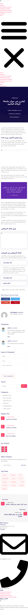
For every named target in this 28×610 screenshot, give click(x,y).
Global (13, 478)
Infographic (13, 481)
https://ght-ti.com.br (17, 314)
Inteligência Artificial (5, 8)
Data (17, 289)
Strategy (4, 488)
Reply (8, 336)
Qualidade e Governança (6, 12)
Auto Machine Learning (5, 7)
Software (13, 485)
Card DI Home (6, 398)
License (22, 481)
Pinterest (16, 302)
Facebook (6, 299)
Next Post (23, 509)
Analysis (7, 289)
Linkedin (6, 302)
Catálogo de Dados (11, 427)
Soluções (2, 5)
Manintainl (5, 485)
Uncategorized (6, 406)
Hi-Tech (21, 478)
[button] (14, 44)
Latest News (6, 400)
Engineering (22, 289)
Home (1, 3)
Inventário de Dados (11, 419)
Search (24, 386)
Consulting (12, 289)
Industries (4, 481)
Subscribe (23, 465)
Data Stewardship (11, 436)
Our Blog (5, 403)
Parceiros (2, 13)
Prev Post (5, 499)
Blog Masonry (6, 395)
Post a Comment (9, 376)
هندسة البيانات (15, 97)
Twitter (16, 299)
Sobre (1, 15)
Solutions (22, 485)
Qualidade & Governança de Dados (8, 597)
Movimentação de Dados (6, 10)
